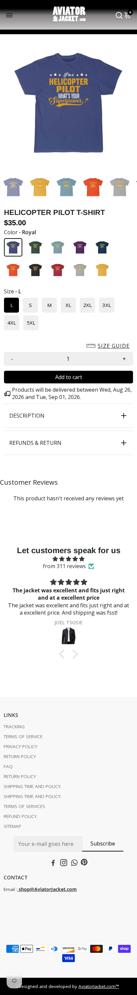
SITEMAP (12, 826)
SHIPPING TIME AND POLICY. (33, 786)
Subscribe (102, 843)
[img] (68, 558)
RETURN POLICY (20, 756)
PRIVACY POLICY (20, 746)
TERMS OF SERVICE (23, 737)
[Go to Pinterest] (84, 863)
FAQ (8, 766)
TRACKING (14, 727)
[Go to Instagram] (64, 863)
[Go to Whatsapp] (74, 863)
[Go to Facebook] (53, 863)
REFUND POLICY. (21, 816)
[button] (68, 345)
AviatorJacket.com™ (98, 986)
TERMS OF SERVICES (24, 806)
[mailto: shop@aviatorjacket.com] (18, 889)
